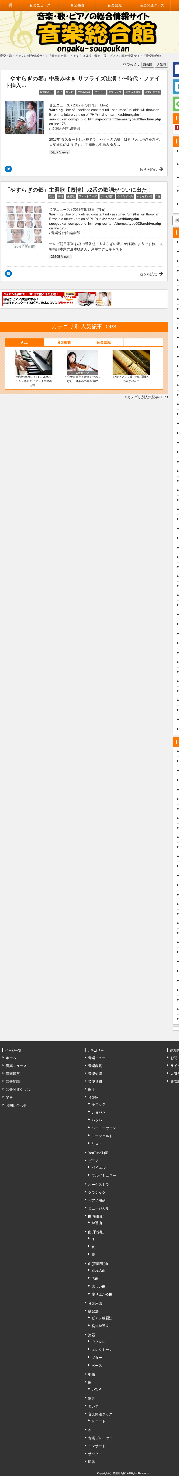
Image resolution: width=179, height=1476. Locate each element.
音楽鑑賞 (77, 5)
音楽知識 (115, 5)
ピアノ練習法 (102, 1318)
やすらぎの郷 (152, 92)
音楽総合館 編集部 (65, 128)
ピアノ (93, 1161)
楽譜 (91, 1375)
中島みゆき (84, 92)
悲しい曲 (99, 1286)
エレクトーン (102, 1350)
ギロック (99, 1104)
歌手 (91, 1089)
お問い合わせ (16, 1105)
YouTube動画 (98, 1153)
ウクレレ (99, 1342)
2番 (158, 196)
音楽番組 (95, 1082)
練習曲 (97, 1223)
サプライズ (115, 92)
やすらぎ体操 (133, 92)
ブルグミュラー (104, 1175)
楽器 (9, 1097)
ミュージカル (98, 1208)
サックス (95, 1454)
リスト (97, 1144)
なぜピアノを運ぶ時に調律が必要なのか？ (131, 379)
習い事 (93, 1406)
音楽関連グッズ (152, 5)
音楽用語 (95, 1303)
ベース (97, 1365)
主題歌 (71, 196)
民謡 (91, 1462)
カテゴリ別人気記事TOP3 (147, 397)
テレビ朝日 (107, 196)
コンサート (97, 1446)
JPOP (96, 1389)
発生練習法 (100, 1326)
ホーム (10, 5)
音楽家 (93, 1097)
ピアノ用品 (97, 1200)
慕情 (60, 196)
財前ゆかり (46, 92)
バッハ (97, 1120)
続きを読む (148, 169)
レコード (99, 1421)
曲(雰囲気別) (98, 1264)
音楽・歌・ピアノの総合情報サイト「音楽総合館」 (35, 56)
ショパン (99, 1112)
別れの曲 (99, 1270)
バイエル (99, 1167)
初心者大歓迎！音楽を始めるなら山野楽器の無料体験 (82, 379)
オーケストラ (98, 1184)
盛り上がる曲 (102, 1294)
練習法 (93, 1311)
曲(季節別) (96, 1232)
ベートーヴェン (104, 1128)
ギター (97, 1358)
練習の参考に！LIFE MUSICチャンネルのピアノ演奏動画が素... (34, 381)
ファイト (99, 92)
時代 (59, 92)
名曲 (95, 1278)
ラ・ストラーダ (88, 196)
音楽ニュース (40, 5)
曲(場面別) (96, 1216)
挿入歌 (70, 92)
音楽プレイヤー (100, 1438)
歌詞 (51, 196)
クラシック (97, 1192)
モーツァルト (102, 1136)
